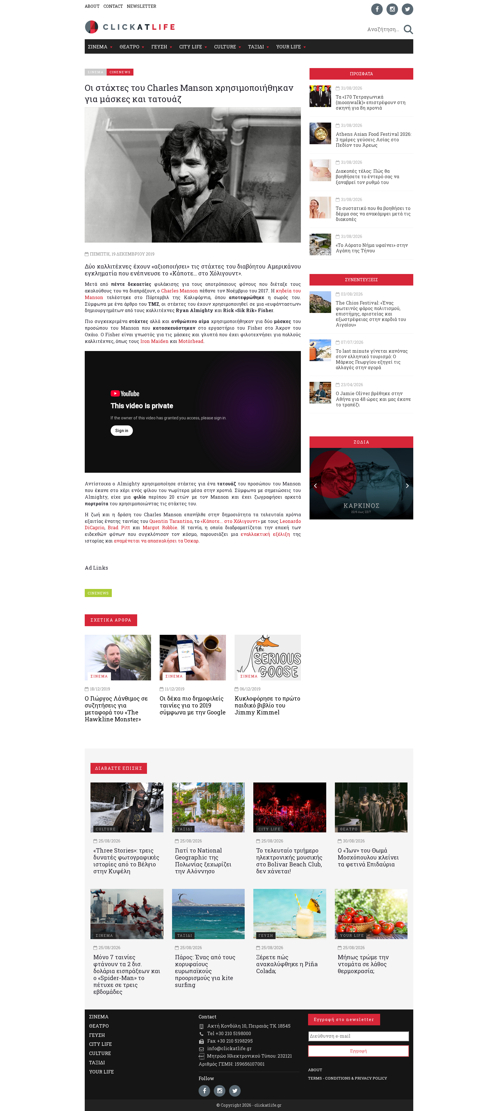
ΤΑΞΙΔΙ (256, 47)
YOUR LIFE (288, 47)
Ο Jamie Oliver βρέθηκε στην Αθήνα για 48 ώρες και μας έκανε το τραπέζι (373, 398)
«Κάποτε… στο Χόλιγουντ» (230, 521)
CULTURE (225, 47)
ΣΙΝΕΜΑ (97, 47)
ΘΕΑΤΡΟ (129, 47)
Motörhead (190, 341)
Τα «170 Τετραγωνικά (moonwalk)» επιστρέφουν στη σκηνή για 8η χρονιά (370, 102)
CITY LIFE (190, 47)
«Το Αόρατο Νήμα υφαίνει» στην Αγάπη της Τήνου (372, 248)
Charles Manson (179, 291)
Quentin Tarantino (170, 521)
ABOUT (92, 6)
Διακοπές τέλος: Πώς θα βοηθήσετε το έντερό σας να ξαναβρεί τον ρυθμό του (367, 176)
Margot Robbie (160, 527)
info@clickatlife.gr (229, 1048)
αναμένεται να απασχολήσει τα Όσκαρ (156, 541)
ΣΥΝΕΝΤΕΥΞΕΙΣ (361, 279)
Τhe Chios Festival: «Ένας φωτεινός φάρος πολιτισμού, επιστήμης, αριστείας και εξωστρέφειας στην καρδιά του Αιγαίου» (371, 314)
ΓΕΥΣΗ (159, 47)
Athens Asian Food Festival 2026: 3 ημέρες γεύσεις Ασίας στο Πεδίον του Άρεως (373, 139)
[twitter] (407, 9)
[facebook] (377, 9)
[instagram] (392, 9)
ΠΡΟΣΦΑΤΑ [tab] (361, 73)
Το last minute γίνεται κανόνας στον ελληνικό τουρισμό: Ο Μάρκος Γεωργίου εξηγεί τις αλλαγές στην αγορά (372, 359)
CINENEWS (98, 593)
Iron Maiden (154, 341)
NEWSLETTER (141, 6)
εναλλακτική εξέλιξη (265, 534)
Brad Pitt (119, 527)
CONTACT (113, 6)
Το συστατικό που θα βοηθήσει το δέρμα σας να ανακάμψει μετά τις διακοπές (373, 213)
